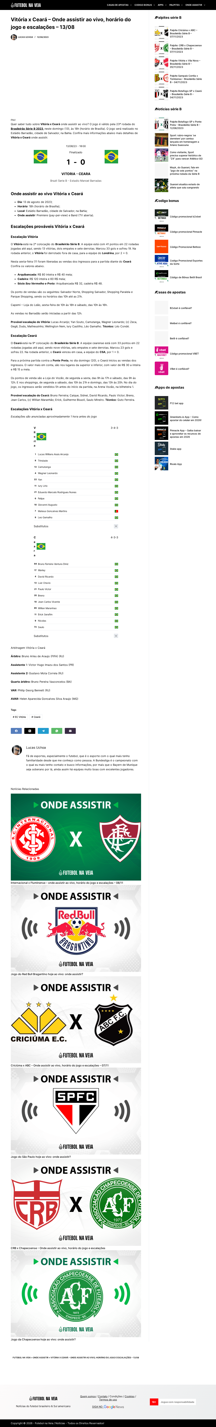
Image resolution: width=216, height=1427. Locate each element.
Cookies (129, 1396)
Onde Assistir (193, 5)
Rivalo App (176, 464)
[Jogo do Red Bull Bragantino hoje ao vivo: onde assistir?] (76, 928)
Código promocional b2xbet (185, 216)
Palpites (174, 5)
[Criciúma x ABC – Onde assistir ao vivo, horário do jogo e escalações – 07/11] (76, 1019)
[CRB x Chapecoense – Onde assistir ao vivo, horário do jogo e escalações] (76, 1202)
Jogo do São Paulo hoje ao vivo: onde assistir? (41, 1156)
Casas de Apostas (117, 5)
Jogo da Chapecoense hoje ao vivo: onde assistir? (43, 1339)
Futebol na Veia (22, 1357)
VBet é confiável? (179, 368)
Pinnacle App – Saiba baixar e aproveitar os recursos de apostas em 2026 (185, 433)
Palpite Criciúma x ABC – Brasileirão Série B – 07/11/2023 (183, 33)
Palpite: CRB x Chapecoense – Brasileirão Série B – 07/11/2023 (186, 48)
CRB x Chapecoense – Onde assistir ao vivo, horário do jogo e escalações (58, 1248)
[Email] (70, 731)
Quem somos (88, 1396)
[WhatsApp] (56, 731)
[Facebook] (16, 731)
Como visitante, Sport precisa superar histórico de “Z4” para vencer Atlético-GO (186, 155)
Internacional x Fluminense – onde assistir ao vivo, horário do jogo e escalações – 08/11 (67, 882)
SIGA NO (98, 1406)
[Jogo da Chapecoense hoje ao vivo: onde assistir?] (76, 1293)
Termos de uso (108, 1399)
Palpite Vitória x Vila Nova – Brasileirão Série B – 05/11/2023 (185, 63)
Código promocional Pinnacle (186, 231)
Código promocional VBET (184, 353)
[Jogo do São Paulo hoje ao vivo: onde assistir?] (76, 1111)
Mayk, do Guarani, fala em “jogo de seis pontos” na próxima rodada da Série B (184, 170)
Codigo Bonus (143, 5)
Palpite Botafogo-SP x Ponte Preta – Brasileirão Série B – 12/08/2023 (185, 124)
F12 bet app (176, 403)
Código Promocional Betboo (185, 246)
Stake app (175, 448)
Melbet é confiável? (181, 323)
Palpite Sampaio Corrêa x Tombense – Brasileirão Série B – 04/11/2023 (186, 79)
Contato (102, 1396)
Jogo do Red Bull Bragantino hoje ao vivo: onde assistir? (47, 974)
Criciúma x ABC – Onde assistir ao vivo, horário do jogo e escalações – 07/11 (60, 1065)
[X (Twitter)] (29, 731)
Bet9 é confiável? (179, 338)
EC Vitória (19, 716)
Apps (160, 5)
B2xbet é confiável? (181, 308)
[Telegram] (43, 731)
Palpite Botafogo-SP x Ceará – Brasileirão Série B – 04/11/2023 (186, 94)
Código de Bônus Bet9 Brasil (186, 277)
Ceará (36, 716)
